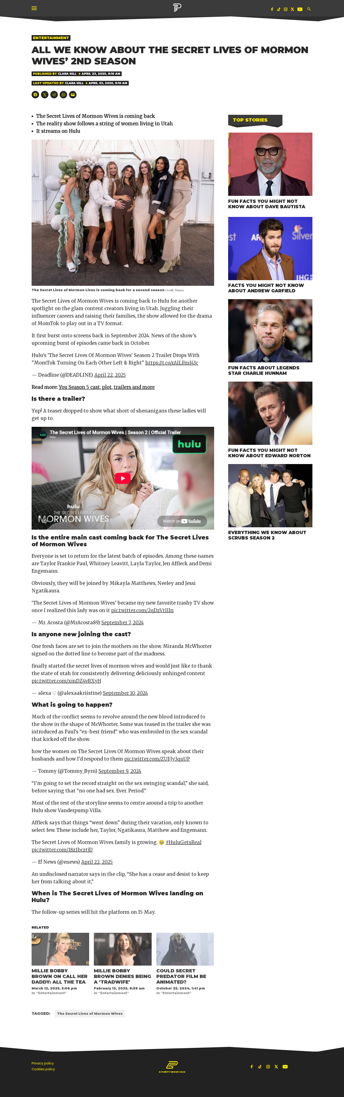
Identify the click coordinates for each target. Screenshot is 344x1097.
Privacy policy (43, 1063)
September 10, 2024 (125, 693)
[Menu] (35, 8)
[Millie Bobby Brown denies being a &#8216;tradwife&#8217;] (122, 949)
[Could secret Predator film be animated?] (185, 949)
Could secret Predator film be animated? (181, 976)
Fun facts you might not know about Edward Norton (269, 452)
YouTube (300, 10)
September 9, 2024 (120, 771)
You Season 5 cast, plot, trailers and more (107, 387)
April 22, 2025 (110, 375)
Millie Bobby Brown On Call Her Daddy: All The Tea (60, 976)
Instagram (286, 10)
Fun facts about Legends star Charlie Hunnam (264, 370)
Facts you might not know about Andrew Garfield (266, 288)
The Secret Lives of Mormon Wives (90, 1013)
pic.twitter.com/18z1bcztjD (62, 850)
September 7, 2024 (122, 622)
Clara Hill (67, 73)
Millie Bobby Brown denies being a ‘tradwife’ (122, 976)
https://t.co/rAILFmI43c (171, 363)
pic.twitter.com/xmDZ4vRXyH (66, 681)
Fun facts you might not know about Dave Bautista (266, 203)
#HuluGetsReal (183, 842)
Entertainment (51, 38)
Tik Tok (279, 10)
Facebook (272, 10)
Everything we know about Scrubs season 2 (267, 535)
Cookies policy (43, 1069)
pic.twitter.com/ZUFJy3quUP (157, 759)
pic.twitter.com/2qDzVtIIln (142, 610)
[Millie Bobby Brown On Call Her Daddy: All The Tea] (60, 949)
